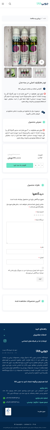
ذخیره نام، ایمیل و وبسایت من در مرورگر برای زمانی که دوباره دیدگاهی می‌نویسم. (26, 271)
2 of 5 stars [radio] (41, 215)
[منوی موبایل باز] (3, 3)
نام (42, 247)
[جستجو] (10, 3)
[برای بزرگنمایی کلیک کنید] (41, 62)
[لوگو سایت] (42, 4)
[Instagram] (4, 340)
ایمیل (41, 257)
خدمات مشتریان (40, 335)
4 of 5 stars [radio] (36, 215)
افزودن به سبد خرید (19, 165)
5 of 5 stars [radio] (34, 215)
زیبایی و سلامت (35, 18)
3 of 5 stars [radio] (38, 215)
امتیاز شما (40, 212)
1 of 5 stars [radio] (43, 215)
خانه (44, 18)
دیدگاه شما (39, 220)
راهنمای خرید (41, 329)
